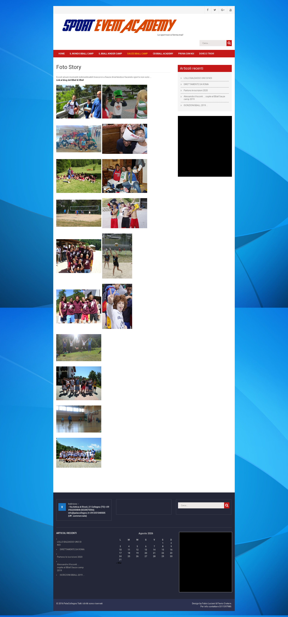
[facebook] (206, 10)
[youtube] (229, 10)
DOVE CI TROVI (206, 53)
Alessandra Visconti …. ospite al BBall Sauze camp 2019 (204, 97)
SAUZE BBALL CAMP (137, 53)
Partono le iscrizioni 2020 (196, 90)
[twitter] (213, 10)
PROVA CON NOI (186, 53)
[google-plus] (221, 10)
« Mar (119, 563)
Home (61, 53)
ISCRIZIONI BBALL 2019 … (196, 105)
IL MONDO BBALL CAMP (82, 53)
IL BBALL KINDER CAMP (110, 53)
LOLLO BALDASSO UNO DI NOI (198, 78)
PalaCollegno (70, 603)
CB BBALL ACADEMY (163, 53)
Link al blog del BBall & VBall (70, 80)
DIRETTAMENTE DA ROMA (196, 84)
